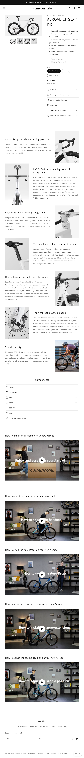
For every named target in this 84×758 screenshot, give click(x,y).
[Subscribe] (39, 738)
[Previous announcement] (4, 2)
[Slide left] (7, 41)
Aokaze (66, 71)
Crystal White (54, 71)
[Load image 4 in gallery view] (20, 41)
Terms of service (51, 753)
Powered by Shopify (21, 753)
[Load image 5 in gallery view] (27, 41)
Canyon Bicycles (22, 726)
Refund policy (32, 753)
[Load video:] (42, 460)
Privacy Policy (34, 726)
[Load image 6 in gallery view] (34, 41)
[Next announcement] (80, 2)
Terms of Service (56, 726)
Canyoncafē (12, 753)
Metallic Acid (53, 75)
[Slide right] (39, 41)
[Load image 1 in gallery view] (13, 41)
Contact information (63, 753)
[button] (4, 8)
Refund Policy (44, 726)
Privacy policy (41, 753)
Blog (65, 726)
